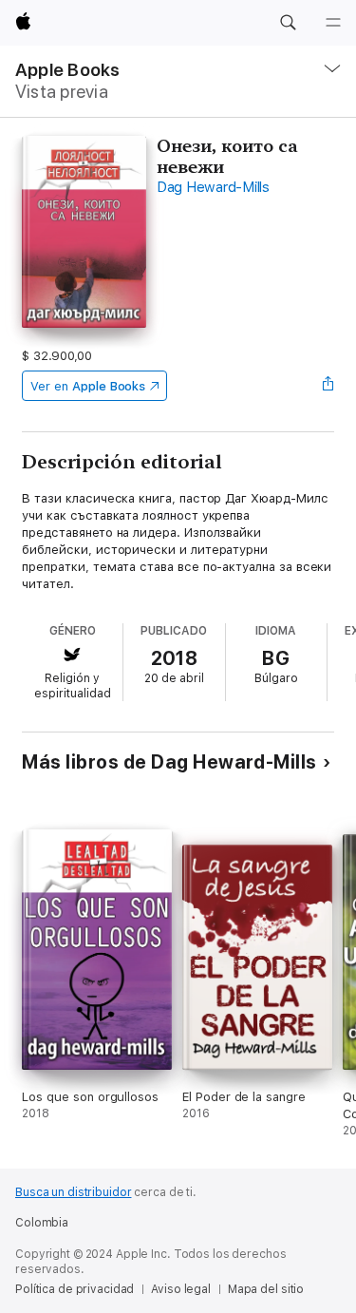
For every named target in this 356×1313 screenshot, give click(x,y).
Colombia (41, 1222)
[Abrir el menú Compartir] (328, 385)
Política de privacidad (74, 1289)
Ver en (87, 386)
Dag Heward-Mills (213, 187)
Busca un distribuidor (73, 1192)
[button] (287, 23)
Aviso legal (181, 1289)
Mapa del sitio (266, 1289)
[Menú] (333, 23)
